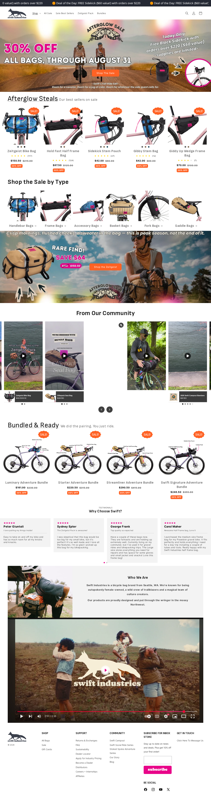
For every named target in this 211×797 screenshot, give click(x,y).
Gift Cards (47, 749)
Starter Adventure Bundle (78, 483)
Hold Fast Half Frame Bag (63, 153)
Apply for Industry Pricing (88, 758)
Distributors (81, 767)
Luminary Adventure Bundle (26, 483)
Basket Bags (119, 226)
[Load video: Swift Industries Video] (105, 670)
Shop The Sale (106, 72)
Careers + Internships (86, 771)
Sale (44, 745)
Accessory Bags (86, 226)
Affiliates (80, 776)
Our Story (114, 757)
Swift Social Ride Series (121, 745)
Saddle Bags (184, 226)
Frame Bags (54, 226)
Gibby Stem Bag (146, 151)
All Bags (46, 740)
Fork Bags (151, 226)
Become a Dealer (84, 762)
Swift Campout (117, 740)
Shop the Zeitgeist (105, 266)
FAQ (78, 745)
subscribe (157, 770)
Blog (112, 762)
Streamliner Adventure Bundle (130, 483)
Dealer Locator (83, 753)
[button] (36, 13)
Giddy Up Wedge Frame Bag (187, 153)
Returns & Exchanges (86, 740)
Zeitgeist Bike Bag (21, 151)
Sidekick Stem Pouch (104, 151)
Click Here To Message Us (190, 740)
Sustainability (82, 749)
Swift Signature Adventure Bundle (182, 485)
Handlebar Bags (21, 226)
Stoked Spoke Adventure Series (122, 751)
